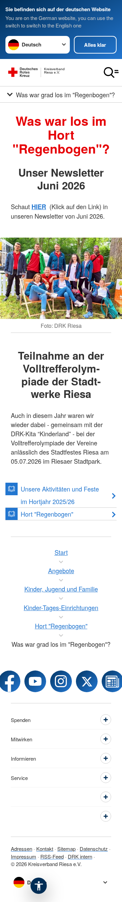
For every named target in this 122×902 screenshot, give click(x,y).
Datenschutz (94, 848)
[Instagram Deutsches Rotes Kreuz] (61, 681)
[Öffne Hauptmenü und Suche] (111, 72)
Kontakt (44, 848)
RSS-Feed (52, 856)
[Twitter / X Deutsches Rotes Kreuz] (87, 681)
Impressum (23, 856)
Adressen (21, 848)
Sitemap (66, 848)
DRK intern (80, 856)
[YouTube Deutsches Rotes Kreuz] (35, 681)
